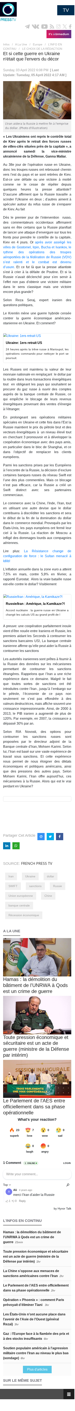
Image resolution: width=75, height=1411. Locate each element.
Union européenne (20, 895)
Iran (11, 876)
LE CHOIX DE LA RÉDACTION (42, 48)
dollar (50, 876)
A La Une (21, 44)
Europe (37, 44)
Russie (57, 886)
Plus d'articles (37, 1369)
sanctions (35, 886)
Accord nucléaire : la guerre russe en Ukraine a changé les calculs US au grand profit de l (37, 612)
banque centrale (19, 905)
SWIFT (13, 886)
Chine (48, 895)
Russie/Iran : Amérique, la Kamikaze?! (35, 603)
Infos (6, 44)
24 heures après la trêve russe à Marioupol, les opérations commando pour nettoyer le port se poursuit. (37, 354)
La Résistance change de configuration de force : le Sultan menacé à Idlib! (37, 556)
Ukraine (30, 876)
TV (66, 10)
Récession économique (23, 915)
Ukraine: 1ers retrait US (24, 343)
